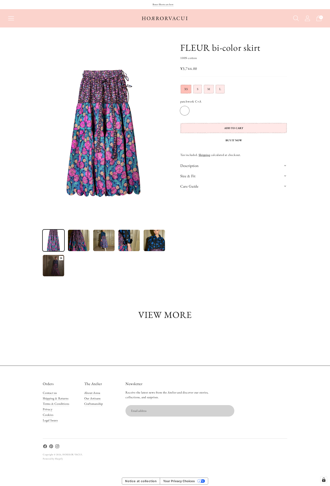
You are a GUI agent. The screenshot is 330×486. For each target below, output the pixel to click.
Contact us (50, 393)
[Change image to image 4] (129, 240)
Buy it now (234, 140)
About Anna (92, 393)
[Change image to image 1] (53, 240)
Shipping (204, 155)
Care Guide (189, 186)
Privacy (48, 409)
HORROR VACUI (72, 454)
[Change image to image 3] (104, 240)
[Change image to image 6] (53, 265)
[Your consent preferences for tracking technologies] (323, 479)
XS (186, 89)
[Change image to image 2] (78, 240)
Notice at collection (141, 481)
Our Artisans (92, 398)
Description (189, 165)
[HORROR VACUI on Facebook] (45, 447)
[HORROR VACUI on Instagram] (57, 447)
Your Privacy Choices (179, 481)
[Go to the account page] (307, 18)
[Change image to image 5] (154, 240)
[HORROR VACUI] (165, 18)
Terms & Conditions (56, 404)
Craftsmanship (93, 404)
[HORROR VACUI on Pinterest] (51, 447)
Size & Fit (187, 175)
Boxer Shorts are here (163, 4)
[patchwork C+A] (184, 110)
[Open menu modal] (11, 18)
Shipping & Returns (55, 398)
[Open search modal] (296, 18)
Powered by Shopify (53, 458)
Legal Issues (50, 420)
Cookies (48, 415)
